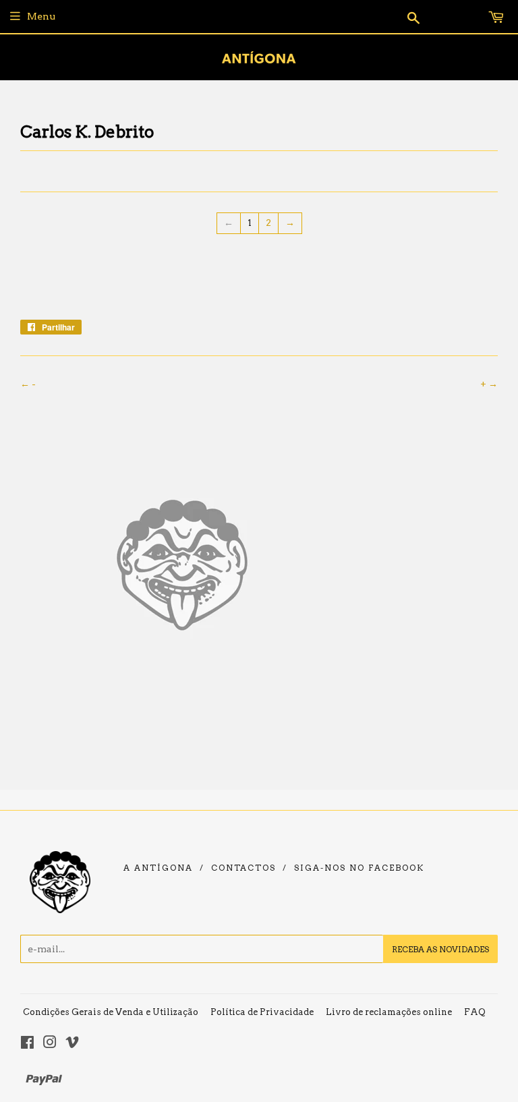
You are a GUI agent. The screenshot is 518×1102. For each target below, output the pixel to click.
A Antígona (158, 868)
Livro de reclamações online (389, 1012)
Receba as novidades (440, 949)
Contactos (243, 868)
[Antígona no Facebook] (27, 1044)
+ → (489, 383)
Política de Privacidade (262, 1012)
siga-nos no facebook (359, 868)
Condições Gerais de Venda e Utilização (110, 1012)
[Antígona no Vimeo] (72, 1044)
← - (28, 383)
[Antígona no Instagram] (50, 1044)
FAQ (475, 1012)
